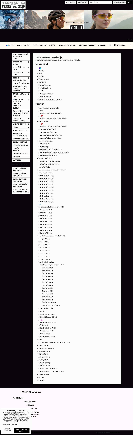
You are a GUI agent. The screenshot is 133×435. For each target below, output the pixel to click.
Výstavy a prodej (40, 45)
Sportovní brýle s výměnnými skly (51, 135)
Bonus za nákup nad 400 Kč (19, 169)
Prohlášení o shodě (117, 45)
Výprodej (41, 380)
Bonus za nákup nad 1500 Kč (19, 180)
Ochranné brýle (43, 354)
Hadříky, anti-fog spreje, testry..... (50, 368)
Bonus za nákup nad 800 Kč (19, 175)
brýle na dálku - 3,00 (46, 190)
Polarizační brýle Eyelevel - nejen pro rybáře (54, 152)
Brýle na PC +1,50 (46, 218)
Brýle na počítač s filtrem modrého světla (18, 104)
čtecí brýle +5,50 (47, 297)
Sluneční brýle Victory (46, 141)
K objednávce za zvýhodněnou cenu (21, 191)
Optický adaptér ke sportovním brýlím (52, 371)
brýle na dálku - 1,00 (46, 178)
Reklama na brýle (44, 357)
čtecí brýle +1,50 (47, 273)
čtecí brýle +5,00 (47, 294)
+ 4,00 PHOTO (45, 259)
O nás (19, 45)
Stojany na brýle (44, 374)
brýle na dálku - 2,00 (46, 184)
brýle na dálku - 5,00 (46, 202)
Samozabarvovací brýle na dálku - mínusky (52, 170)
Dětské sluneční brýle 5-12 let (49, 164)
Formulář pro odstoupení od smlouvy (50, 99)
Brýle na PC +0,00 (46, 210)
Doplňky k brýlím (44, 360)
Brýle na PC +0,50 (46, 213)
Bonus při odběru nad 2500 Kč (20, 185)
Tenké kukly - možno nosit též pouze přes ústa (55, 342)
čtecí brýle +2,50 (47, 279)
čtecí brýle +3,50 (47, 285)
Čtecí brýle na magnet (47, 314)
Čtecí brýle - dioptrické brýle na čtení (52, 265)
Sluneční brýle (45, 144)
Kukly (40, 339)
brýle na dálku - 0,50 (46, 176)
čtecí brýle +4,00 (47, 288)
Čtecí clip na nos (45, 311)
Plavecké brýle (43, 345)
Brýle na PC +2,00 (46, 221)
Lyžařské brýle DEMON (47, 336)
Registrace (83, 2)
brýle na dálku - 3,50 (46, 193)
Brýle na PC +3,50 (46, 230)
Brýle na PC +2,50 (46, 224)
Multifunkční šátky (44, 351)
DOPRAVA (53, 45)
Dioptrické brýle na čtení (46, 262)
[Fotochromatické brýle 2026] (66, 28)
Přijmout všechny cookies (21, 430)
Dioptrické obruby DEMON (48, 317)
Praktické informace (68, 45)
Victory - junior (45, 334)
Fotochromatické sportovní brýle (49, 108)
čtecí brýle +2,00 (47, 276)
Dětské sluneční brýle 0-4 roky (50, 161)
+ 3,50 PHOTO (45, 256)
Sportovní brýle (43, 121)
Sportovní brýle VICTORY (48, 132)
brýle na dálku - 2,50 (46, 187)
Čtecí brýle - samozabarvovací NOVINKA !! (52, 236)
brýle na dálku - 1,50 (46, 181)
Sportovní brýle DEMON (48, 129)
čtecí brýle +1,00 (47, 271)
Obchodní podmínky (87, 45)
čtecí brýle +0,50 (47, 268)
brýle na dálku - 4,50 (46, 199)
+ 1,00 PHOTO (45, 242)
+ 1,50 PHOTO (45, 244)
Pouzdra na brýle (45, 363)
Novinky (27, 45)
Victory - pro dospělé (47, 331)
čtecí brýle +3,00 (47, 282)
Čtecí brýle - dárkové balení (51, 305)
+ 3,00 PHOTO (45, 253)
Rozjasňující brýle (44, 167)
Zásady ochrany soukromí (34, 432)
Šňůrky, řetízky (45, 365)
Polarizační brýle (44, 147)
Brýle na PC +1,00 (46, 215)
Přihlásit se (71, 2)
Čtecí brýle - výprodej (49, 302)
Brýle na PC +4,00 (46, 233)
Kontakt (101, 45)
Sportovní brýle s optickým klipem (51, 138)
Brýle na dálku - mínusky (46, 173)
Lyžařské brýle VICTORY (48, 328)
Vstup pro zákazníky (46, 94)
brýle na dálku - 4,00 (46, 196)
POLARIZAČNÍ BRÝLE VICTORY (51, 149)
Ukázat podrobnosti (7, 429)
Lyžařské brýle (43, 325)
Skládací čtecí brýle (46, 308)
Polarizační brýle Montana (48, 155)
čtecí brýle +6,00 (47, 299)
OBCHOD (11, 45)
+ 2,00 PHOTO (45, 247)
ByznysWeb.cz (115, 432)
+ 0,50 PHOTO (45, 239)
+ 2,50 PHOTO (45, 250)
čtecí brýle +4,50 (47, 291)
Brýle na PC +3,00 (46, 227)
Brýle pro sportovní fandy (46, 348)
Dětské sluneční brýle (45, 158)
